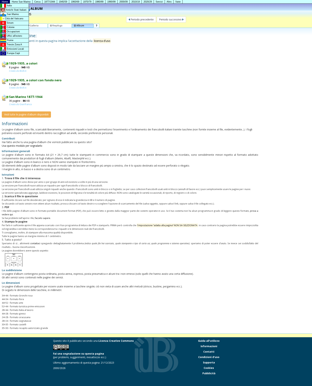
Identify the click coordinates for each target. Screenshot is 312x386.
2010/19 (135, 1)
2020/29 (148, 1)
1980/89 (99, 1)
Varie (178, 1)
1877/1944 (49, 1)
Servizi (159, 1)
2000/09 (123, 1)
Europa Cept (13, 53)
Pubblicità (208, 373)
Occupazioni (13, 31)
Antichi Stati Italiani (15, 9)
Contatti (208, 351)
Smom (10, 22)
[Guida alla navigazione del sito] (96, 25)
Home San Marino (21, 1)
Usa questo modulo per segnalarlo (22, 145)
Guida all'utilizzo (209, 340)
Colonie (10, 27)
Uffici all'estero (14, 35)
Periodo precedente (142, 19)
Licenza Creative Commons (116, 340)
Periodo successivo (170, 19)
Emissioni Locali (15, 49)
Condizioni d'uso (208, 357)
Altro (169, 1)
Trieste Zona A (14, 44)
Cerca (37, 1)
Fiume (9, 40)
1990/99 (111, 1)
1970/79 (87, 1)
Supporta (209, 362)
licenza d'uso (102, 41)
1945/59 (63, 1)
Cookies (209, 368)
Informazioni (209, 346)
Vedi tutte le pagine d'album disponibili (26, 114)
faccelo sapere (42, 218)
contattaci (35, 243)
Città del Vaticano (13, 18)
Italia (9, 5)
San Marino (12, 14)
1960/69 (75, 1)
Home (5, 1)
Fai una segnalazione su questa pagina (78, 353)
